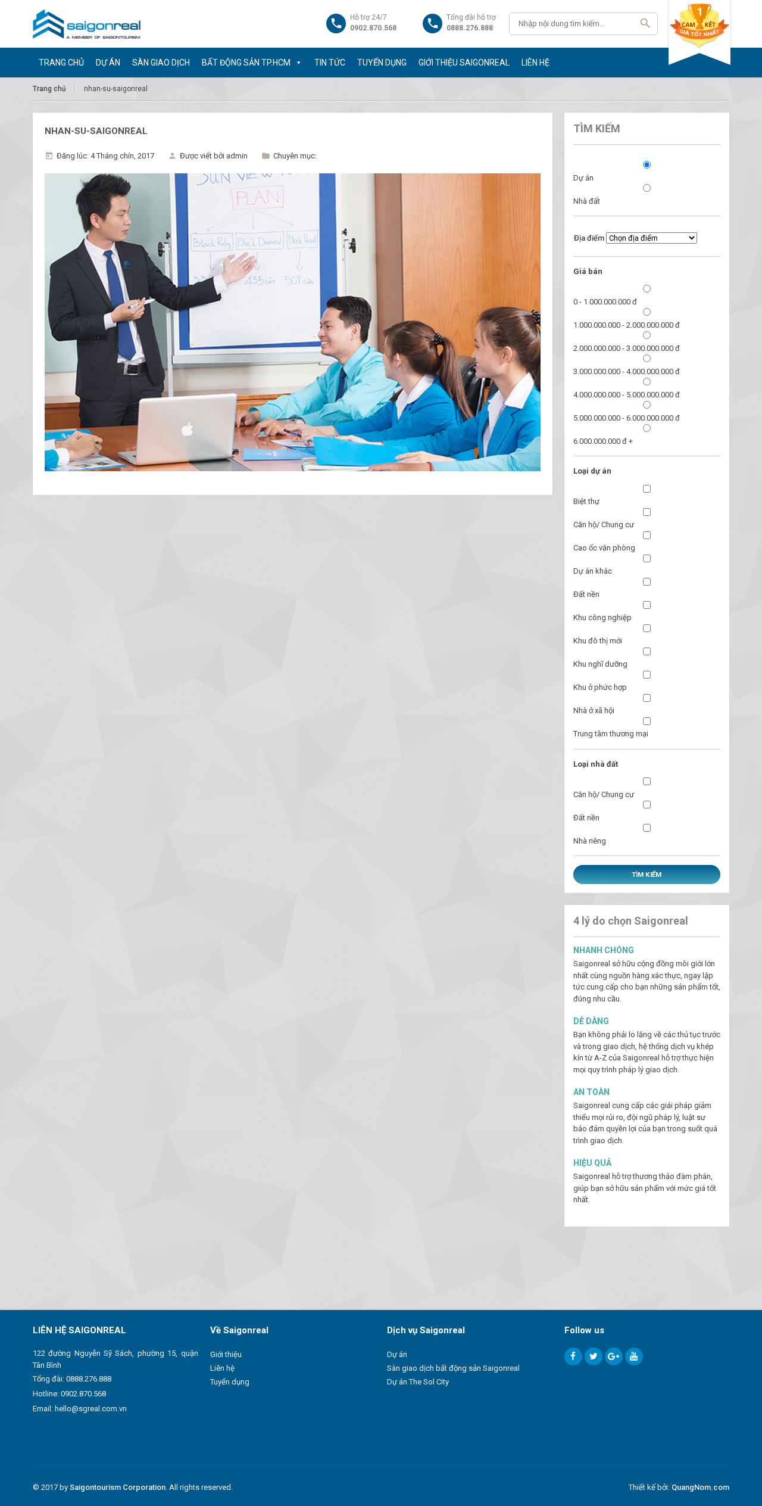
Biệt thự (586, 501)
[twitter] (593, 1356)
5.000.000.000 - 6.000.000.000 (626, 417)
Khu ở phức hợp (600, 687)
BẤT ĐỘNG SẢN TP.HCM (246, 62)
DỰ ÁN (108, 62)
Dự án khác (592, 571)
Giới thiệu (226, 1354)
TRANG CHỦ (61, 62)
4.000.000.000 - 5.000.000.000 (626, 394)
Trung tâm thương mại (610, 733)
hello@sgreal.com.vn (91, 1408)
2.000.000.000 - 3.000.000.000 (626, 348)
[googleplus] (614, 1356)
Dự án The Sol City (418, 1381)
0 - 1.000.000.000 (605, 301)
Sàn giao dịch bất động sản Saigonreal (453, 1368)
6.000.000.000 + (603, 441)
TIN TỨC (329, 62)
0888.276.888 (88, 1378)
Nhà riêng (589, 840)
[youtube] (634, 1356)
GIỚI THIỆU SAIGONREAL (464, 62)
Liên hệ (222, 1368)
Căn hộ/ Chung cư (603, 524)
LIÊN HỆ (535, 62)
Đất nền (586, 594)
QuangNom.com (700, 1487)
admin (237, 155)
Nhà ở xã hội (593, 710)
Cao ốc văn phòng (604, 547)
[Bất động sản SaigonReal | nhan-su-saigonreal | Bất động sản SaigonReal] (86, 24)
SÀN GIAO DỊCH (161, 62)
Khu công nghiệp (602, 617)
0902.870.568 (83, 1393)
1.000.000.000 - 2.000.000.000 (626, 325)
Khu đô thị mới (597, 640)
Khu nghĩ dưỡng (600, 663)
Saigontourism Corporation (117, 1487)
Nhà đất (586, 201)
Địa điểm (589, 238)
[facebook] (573, 1356)
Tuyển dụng (229, 1381)
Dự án (583, 177)
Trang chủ (49, 89)
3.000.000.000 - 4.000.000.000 (626, 371)
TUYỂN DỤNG (382, 62)
